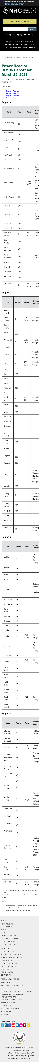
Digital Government (9, 935)
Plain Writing (6, 1006)
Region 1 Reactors (12, 91)
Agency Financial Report (11, 957)
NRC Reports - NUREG (10, 997)
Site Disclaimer (14, 1058)
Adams (3, 930)
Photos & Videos (8, 941)
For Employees (26, 1058)
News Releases (7, 924)
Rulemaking (6, 1011)
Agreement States (17, 42)
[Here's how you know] (19, 3)
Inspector (26, 1053)
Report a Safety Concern (19, 21)
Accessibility (18, 1056)
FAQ (7, 42)
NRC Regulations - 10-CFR (11, 1000)
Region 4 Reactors (12, 98)
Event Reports (7, 927)
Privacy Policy (29, 1056)
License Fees (6, 960)
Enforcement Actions (10, 1009)
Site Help (9, 44)
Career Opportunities (10, 966)
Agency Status (7, 972)
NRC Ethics (5, 969)
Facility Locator (29, 47)
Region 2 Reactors (12, 93)
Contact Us (18, 44)
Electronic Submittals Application (16, 991)
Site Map (10, 1056)
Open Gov (5, 933)
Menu (34, 10)
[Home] (17, 10)
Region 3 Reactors (12, 95)
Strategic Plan (7, 952)
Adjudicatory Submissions (12, 994)
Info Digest (6, 982)
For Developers (8, 944)
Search (31, 29)
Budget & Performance (11, 954)
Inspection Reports (9, 1003)
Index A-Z (9, 47)
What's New (29, 42)
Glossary (5, 1014)
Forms (3, 988)
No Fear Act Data (13, 1053)
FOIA (31, 1047)
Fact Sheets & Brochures (12, 985)
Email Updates (29, 44)
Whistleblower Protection (20, 1050)
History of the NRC (9, 963)
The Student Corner (9, 938)
